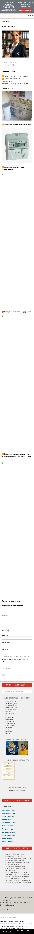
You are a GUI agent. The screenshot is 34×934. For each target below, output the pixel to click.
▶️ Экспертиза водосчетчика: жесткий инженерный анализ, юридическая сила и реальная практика (16, 456)
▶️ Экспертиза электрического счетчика (15, 76)
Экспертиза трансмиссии (11, 601)
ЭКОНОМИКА (9, 717)
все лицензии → (6, 782)
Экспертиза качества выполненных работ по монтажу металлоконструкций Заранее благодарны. (18, 860)
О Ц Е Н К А (8, 715)
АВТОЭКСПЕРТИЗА (10, 709)
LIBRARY (7, 733)
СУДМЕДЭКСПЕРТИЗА (11, 707)
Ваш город (5, 650)
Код (6, 615)
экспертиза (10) (9, 65)
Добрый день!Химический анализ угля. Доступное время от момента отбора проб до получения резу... (18, 874)
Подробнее (20, 929)
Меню (30, 16)
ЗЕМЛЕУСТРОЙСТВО (11, 705)
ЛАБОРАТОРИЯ (9, 711)
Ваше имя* (5, 635)
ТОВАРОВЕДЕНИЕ (10, 723)
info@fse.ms (25, 7)
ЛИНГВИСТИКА (9, 713)
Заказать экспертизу (25, 10)
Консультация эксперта (17, 848)
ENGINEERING (9, 719)
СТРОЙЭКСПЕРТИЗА (11, 703)
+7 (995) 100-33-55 (25, 5)
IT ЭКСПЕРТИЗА (9, 721)
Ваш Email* (5, 631)
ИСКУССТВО (8, 729)
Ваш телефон (6, 642)
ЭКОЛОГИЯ (8, 727)
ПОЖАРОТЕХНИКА (10, 725)
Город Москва (7, 807)
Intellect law (8, 731)
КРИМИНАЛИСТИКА (10, 701)
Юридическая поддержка (17, 685)
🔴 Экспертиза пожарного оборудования (15, 83)
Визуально (3, 615)
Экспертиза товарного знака (17, 790)
